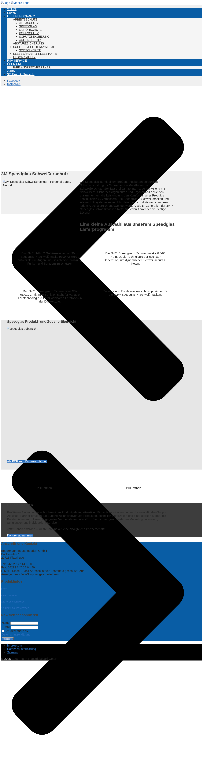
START (11, 9)
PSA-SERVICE (17, 60)
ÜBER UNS (14, 64)
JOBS (11, 70)
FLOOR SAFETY (24, 57)
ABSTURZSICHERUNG (28, 43)
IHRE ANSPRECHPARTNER (32, 67)
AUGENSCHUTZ (30, 40)
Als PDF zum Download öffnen (27, 461)
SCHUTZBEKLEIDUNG (34, 36)
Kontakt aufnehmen (20, 535)
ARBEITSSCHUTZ (25, 19)
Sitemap (12, 652)
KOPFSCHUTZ (29, 33)
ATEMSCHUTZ (29, 23)
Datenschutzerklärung (16, 634)
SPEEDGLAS (28, 26)
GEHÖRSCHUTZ (30, 29)
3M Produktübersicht (20, 74)
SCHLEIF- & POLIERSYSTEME (34, 46)
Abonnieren (7, 639)
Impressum (14, 645)
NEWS (11, 12)
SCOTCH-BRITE (30, 50)
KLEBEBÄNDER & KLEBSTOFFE (35, 53)
